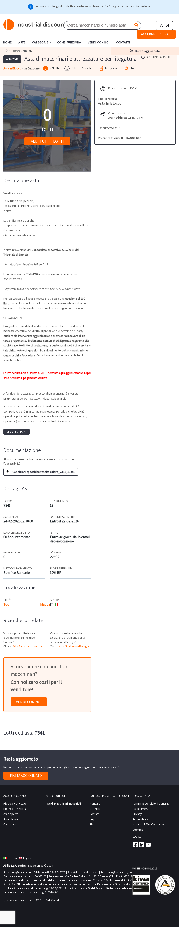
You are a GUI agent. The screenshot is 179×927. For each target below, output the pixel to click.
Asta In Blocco (12, 68)
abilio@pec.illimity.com (120, 872)
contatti (123, 42)
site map (95, 809)
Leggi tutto (16, 431)
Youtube (148, 844)
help (92, 819)
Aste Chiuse (10, 819)
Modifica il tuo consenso (148, 824)
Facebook (135, 844)
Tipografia (15, 50)
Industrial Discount (35, 25)
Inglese (27, 858)
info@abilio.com (22, 872)
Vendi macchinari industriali (63, 803)
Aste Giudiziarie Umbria (27, 646)
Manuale (95, 803)
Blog (92, 824)
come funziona (69, 42)
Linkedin (141, 844)
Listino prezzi (141, 809)
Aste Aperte (10, 814)
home (7, 42)
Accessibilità (140, 819)
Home (6, 50)
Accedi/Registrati (156, 34)
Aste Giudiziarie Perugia (74, 646)
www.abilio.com (88, 872)
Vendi (164, 25)
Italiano (12, 858)
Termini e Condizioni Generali (151, 803)
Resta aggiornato (26, 775)
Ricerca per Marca (15, 809)
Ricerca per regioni (15, 803)
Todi (6, 604)
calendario (10, 824)
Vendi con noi (29, 701)
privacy (137, 814)
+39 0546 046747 (55, 872)
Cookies (138, 830)
